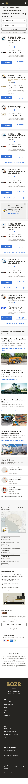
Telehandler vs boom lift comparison (12, 411)
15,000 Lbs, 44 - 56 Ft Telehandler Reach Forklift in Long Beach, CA (16, 297)
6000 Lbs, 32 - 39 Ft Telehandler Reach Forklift (16, 76)
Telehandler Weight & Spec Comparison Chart (13, 349)
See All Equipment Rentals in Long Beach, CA (11, 496)
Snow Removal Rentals (10, 731)
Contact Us (7, 715)
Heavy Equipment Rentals (12, 7)
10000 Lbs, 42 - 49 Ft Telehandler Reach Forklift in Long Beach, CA (16, 171)
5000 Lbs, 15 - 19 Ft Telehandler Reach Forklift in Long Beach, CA (16, 38)
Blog (5, 713)
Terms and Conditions (9, 766)
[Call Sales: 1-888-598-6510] (22, 3)
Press (5, 707)
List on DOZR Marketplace (11, 753)
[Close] (24, 203)
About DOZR (7, 702)
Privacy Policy (19, 766)
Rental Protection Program (11, 734)
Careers (6, 710)
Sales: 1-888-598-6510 (14, 691)
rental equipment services (16, 576)
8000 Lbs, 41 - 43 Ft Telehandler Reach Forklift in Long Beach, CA (16, 135)
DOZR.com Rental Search (10, 729)
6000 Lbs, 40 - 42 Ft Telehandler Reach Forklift (16, 107)
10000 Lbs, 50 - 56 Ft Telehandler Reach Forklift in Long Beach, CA (16, 225)
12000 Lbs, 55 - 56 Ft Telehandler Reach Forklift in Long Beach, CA (16, 261)
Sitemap (6, 768)
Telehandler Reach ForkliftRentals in (10, 536)
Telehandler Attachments (9, 379)
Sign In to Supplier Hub (10, 750)
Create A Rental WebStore (11, 755)
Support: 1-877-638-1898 (14, 693)
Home (3, 7)
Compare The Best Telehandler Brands (12, 440)
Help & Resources (8, 704)
